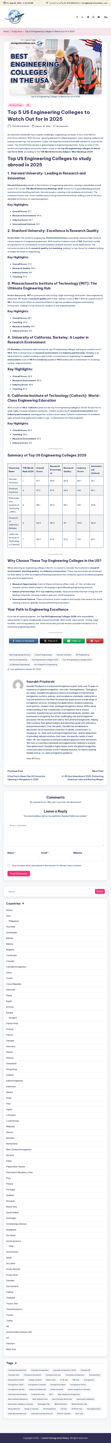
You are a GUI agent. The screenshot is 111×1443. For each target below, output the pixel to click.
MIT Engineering (82, 655)
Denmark (10, 989)
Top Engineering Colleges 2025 (45, 660)
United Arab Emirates (19, 1332)
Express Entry (94, 1375)
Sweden (10, 1280)
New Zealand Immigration (19, 1149)
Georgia (10, 1040)
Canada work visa (53, 1375)
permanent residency (85, 1399)
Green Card (51, 1380)
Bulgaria (10, 949)
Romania (10, 1201)
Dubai (9, 995)
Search (99, 891)
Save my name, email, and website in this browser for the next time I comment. (47, 865)
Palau (9, 1161)
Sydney (9, 1292)
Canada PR (85, 1370)
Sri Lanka (10, 1263)
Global (9, 1052)
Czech (9, 978)
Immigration (89, 1380)
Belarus (9, 944)
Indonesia (11, 1086)
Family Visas (12, 1023)
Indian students (56, 1389)
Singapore (11, 1229)
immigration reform (16, 1389)
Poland (9, 1184)
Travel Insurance (14, 1309)
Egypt (9, 1001)
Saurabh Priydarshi (40, 681)
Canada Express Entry (17, 1370)
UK (7, 1326)
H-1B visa (64, 1380)
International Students (17, 1394)
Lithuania (10, 1115)
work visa (79, 1414)
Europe (9, 1012)
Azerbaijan (11, 932)
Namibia (10, 1138)
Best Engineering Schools (19, 655)
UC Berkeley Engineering (19, 665)
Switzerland (12, 1286)
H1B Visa (75, 1380)
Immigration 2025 (15, 1385)
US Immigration (49, 1409)
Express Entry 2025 (16, 1380)
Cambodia (11, 955)
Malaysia (10, 1126)
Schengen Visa (44, 1404)
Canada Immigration (16, 967)
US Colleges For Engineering (45, 665)
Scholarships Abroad (16, 1224)
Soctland (10, 1235)
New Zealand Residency (18, 1399)
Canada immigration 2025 (64, 1370)
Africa (9, 910)
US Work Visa (76, 1409)
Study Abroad (13, 1269)
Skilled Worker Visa (79, 1404)
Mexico (9, 1132)
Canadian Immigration (75, 1375)
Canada (10, 961)
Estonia (10, 1007)
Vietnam (10, 1343)
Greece (10, 1058)
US (28, 105)
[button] (33, 758)
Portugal (10, 1189)
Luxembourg (12, 1121)
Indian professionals (37, 1389)
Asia (8, 916)
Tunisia (9, 1315)
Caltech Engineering (43, 655)
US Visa (64, 1409)
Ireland (9, 1092)
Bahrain (9, 938)
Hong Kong (11, 1069)
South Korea (12, 1252)
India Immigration (14, 1080)
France (9, 1035)
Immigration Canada (37, 1385)
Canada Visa (13, 1375)
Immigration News (57, 1385)
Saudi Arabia (12, 1212)
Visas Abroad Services (17, 1414)
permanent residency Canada (20, 1404)
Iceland (9, 1075)
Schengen (11, 1218)
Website (77, 853)
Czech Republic (14, 984)
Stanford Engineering (18, 660)
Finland (9, 1029)
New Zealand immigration (69, 1394)
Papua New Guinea (15, 1166)
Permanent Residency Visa (19, 1172)
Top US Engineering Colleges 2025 (77, 660)
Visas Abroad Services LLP (41, 1414)
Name (11, 853)
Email (45, 853)
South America (13, 1241)
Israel (8, 1098)
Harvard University (64, 655)
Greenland (11, 1063)
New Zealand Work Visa (62, 1399)
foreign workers (35, 1380)
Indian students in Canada (79, 1389)
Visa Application (94, 1409)
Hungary (13, 1017)
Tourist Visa (12, 1303)
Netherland (11, 1143)
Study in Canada (31, 1409)
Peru (8, 1178)
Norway (10, 1155)
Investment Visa (38, 1394)
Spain (9, 1257)
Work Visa (11, 1349)
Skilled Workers (60, 1404)
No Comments (62, 126)
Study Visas (16, 105)
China (9, 972)
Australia (10, 926)
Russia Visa (11, 1206)
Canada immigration (40, 1370)
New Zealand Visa (40, 1399)
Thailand (10, 1297)
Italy (8, 1103)
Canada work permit (32, 1375)
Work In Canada (64, 1414)
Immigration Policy (78, 1385)
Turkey (9, 1320)
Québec (10, 1195)
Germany (10, 1046)
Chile (11, 1246)
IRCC (51, 1394)
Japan (9, 1109)
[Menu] (105, 17)
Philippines (14, 921)
